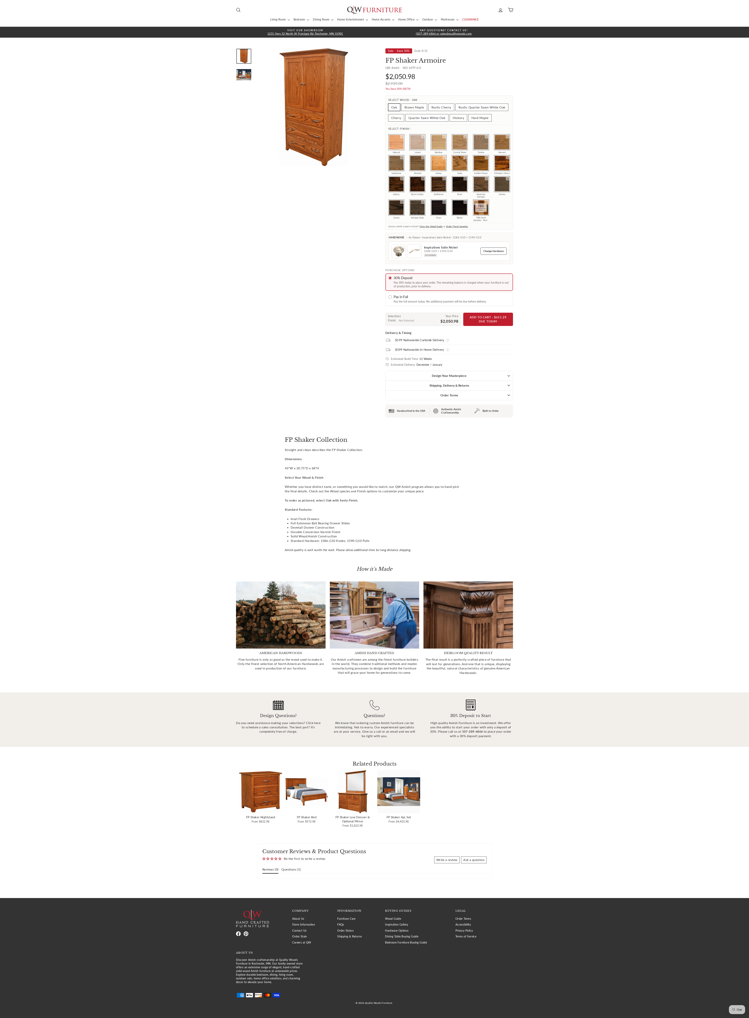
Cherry (396, 118)
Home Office (406, 19)
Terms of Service (465, 936)
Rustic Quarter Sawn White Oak (482, 107)
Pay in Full (401, 297)
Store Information (303, 924)
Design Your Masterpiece (449, 375)
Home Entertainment (351, 19)
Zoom (402, 136)
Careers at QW (301, 942)
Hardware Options (396, 930)
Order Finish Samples (457, 226)
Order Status (345, 930)
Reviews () (270, 869)
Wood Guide (393, 918)
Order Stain (299, 936)
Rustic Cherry (441, 107)
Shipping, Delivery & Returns (449, 385)
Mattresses (448, 19)
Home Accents (381, 19)
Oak (394, 107)
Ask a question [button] (474, 860)
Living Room (278, 19)
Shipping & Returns (349, 936)
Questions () (291, 869)
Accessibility (463, 924)
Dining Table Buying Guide (401, 936)
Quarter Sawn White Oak (426, 118)
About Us (298, 918)
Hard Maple (479, 118)
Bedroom (300, 19)
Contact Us (299, 930)
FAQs (340, 924)
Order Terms (449, 395)
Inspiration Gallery (396, 924)
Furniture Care (346, 918)
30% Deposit (403, 278)
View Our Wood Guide (431, 226)
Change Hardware (493, 251)
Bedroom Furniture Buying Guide (406, 942)
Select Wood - (402, 99)
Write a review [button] (447, 860)
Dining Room (321, 19)
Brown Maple (414, 107)
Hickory (458, 118)
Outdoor (428, 19)
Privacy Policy (464, 930)
